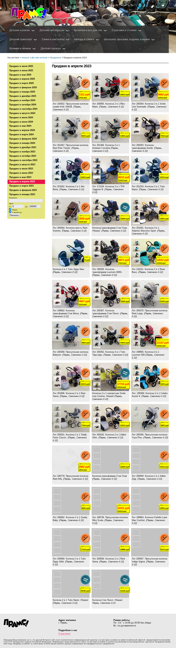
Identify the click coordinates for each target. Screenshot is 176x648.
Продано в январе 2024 (22, 143)
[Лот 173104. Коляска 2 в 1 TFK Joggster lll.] (110, 170)
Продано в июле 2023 (21, 168)
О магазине (64, 633)
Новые (14, 210)
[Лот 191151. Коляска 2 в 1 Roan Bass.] (150, 253)
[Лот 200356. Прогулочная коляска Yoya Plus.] (150, 418)
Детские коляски (39, 57)
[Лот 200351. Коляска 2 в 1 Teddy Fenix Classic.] (71, 418)
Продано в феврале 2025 (23, 87)
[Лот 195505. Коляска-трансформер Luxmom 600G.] (110, 253)
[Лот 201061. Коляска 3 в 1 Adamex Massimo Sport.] (150, 211)
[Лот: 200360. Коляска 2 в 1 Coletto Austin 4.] (150, 377)
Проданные (55, 57)
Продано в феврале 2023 (23, 190)
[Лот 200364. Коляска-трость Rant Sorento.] (71, 211)
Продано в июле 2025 (21, 66)
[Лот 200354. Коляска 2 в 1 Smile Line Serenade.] (150, 87)
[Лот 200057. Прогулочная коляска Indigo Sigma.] (150, 542)
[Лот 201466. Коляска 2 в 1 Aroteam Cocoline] (110, 128)
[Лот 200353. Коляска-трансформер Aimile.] (150, 128)
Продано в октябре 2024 (22, 104)
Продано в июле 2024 (21, 117)
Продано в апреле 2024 (22, 130)
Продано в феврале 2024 (23, 138)
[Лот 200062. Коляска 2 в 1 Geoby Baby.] (71, 501)
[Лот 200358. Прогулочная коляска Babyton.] (71, 335)
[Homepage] (33, 13)
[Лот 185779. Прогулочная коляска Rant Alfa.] (71, 459)
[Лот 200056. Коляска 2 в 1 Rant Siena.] (110, 542)
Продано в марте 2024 (21, 134)
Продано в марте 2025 (21, 83)
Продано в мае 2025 (20, 74)
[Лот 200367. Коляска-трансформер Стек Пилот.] (110, 294)
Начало (25, 57)
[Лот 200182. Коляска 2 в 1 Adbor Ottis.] (110, 418)
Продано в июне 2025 (21, 70)
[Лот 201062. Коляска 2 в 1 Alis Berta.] (71, 170)
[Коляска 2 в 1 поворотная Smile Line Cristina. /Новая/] (110, 377)
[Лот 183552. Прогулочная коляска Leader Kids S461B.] (71, 87)
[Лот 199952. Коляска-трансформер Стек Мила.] (71, 294)
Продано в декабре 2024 (22, 96)
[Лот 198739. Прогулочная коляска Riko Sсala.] (110, 501)
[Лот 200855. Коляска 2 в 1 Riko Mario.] (110, 87)
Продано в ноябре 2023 (22, 151)
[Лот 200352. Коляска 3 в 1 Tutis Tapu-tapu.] (110, 335)
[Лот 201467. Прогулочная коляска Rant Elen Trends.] (71, 128)
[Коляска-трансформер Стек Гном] (110, 459)
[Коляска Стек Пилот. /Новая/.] (110, 583)
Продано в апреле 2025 (22, 79)
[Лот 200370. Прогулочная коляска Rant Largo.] (150, 294)
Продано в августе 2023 (22, 164)
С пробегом (17, 212)
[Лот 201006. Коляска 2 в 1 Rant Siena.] (71, 377)
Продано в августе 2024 (22, 113)
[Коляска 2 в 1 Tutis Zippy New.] (71, 253)
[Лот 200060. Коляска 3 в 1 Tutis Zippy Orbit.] (71, 542)
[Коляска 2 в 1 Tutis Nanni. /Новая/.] (71, 583)
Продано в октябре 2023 (22, 156)
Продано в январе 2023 (22, 194)
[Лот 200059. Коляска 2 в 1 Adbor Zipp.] (150, 459)
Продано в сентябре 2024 (23, 109)
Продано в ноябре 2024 (22, 100)
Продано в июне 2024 (21, 121)
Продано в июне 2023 (21, 173)
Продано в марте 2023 (21, 185)
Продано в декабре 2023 (22, 147)
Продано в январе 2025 (22, 91)
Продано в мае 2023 (20, 177)
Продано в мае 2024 (20, 126)
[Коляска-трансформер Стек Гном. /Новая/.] (110, 211)
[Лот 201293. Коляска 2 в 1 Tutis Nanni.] (150, 170)
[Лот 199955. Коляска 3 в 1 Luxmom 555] (150, 335)
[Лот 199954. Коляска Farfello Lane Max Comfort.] (150, 501)
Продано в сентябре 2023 (23, 160)
